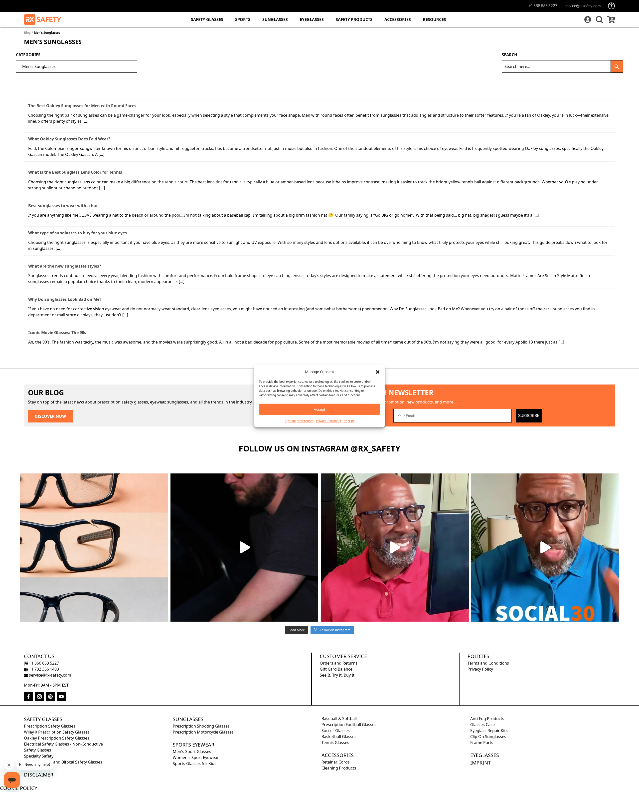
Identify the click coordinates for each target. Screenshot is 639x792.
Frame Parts (481, 742)
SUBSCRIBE (528, 415)
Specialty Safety (38, 756)
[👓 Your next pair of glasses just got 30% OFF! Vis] (395, 547)
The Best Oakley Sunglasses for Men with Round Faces (82, 105)
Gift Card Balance (336, 669)
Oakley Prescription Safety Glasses (56, 738)
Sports (242, 19)
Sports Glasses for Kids (194, 763)
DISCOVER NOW (50, 416)
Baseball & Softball (339, 718)
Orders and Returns (338, 663)
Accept (319, 409)
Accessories (397, 19)
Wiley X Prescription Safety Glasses (57, 732)
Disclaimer (38, 774)
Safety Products (354, 19)
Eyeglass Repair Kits (489, 730)
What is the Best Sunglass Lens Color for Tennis (75, 172)
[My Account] (587, 19)
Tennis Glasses (335, 742)
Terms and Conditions (488, 663)
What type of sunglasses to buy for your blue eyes (77, 233)
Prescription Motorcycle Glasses (203, 732)
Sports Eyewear (193, 744)
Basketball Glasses (338, 736)
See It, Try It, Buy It (337, 675)
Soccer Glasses (335, 730)
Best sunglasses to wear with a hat (63, 205)
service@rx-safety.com (583, 6)
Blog (27, 32)
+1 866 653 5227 (542, 6)
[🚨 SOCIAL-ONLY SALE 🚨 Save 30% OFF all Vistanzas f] (545, 547)
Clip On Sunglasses (488, 736)
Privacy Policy (480, 669)
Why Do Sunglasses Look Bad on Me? (64, 299)
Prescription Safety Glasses (49, 726)
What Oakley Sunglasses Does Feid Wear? (69, 139)
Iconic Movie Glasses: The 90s (57, 332)
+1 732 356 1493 (43, 669)
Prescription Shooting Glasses (201, 726)
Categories (28, 54)
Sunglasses (275, 19)
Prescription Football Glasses (348, 724)
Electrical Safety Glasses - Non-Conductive (63, 744)
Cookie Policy (18, 788)
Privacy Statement (328, 420)
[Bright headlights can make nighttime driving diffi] (244, 547)
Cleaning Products (338, 768)
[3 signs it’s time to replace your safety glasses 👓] (94, 547)
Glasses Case (482, 724)
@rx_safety (375, 448)
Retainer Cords (335, 762)
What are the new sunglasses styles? (64, 266)
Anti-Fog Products (487, 718)
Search (509, 54)
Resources (434, 19)
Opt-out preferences (299, 420)
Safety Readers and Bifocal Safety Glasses (63, 762)
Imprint (349, 420)
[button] (377, 371)
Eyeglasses (312, 19)
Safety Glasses (207, 19)
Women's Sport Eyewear (196, 757)
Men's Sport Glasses (192, 751)
